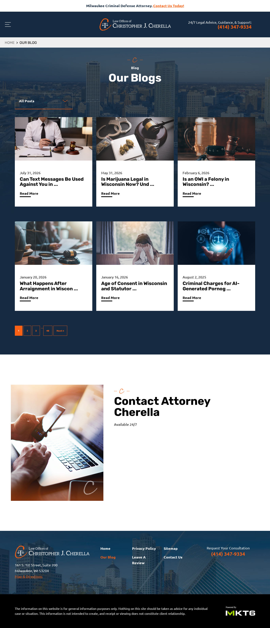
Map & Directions (28, 576)
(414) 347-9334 (235, 26)
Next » (60, 330)
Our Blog (108, 557)
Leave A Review (139, 560)
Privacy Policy (144, 548)
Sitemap (171, 548)
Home (10, 43)
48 (47, 330)
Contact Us (173, 557)
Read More (29, 193)
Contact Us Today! (168, 5)
